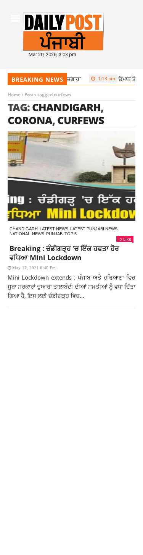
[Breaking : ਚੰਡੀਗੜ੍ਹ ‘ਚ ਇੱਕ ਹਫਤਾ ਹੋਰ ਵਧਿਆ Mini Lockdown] (71, 176)
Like (127, 239)
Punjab (54, 233)
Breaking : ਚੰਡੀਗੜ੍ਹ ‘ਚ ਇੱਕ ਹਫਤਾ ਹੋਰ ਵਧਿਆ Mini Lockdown (64, 253)
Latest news (54, 229)
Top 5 (70, 233)
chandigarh (66, 107)
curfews (80, 120)
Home (14, 94)
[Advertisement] (71, 402)
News (38, 233)
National (20, 233)
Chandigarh (24, 229)
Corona (30, 120)
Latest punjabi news (93, 229)
